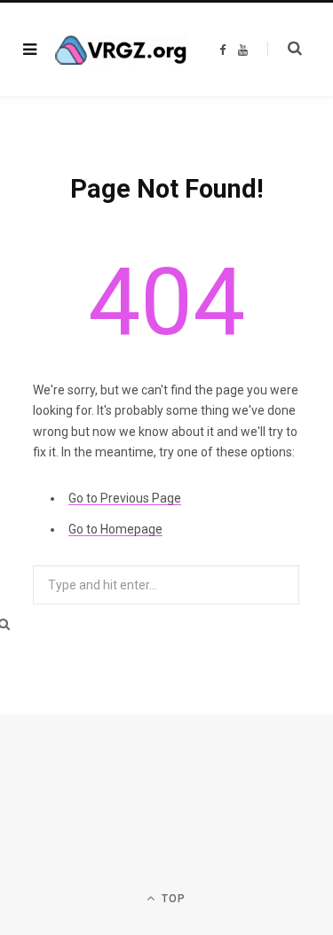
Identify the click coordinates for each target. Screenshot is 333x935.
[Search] (284, 49)
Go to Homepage (115, 529)
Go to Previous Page (124, 498)
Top (172, 898)
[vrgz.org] (121, 50)
